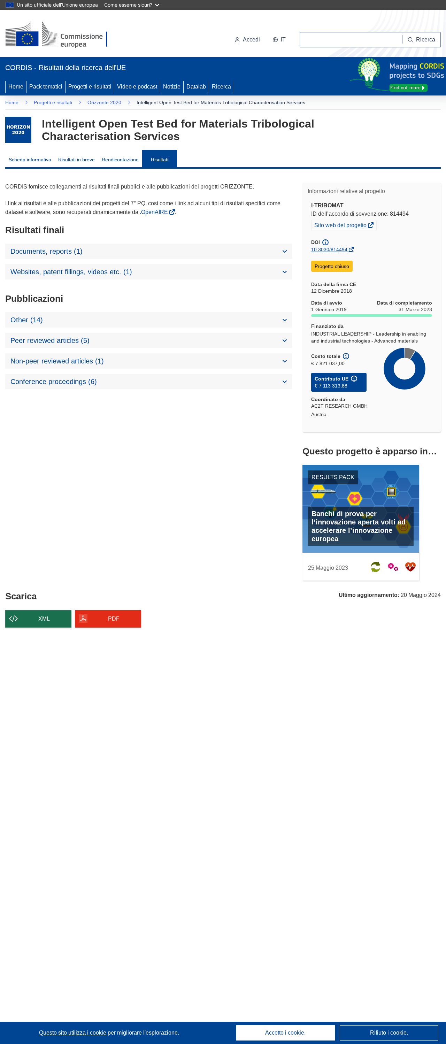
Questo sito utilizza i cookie (73, 1033)
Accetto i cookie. (285, 1033)
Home (15, 87)
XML (44, 619)
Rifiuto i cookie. (389, 1033)
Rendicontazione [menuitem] (120, 159)
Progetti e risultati (89, 87)
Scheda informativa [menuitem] (30, 159)
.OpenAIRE (154, 212)
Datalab (196, 87)
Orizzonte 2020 (104, 102)
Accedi (251, 40)
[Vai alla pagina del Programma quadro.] (18, 130)
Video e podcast (137, 87)
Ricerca (221, 87)
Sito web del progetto (341, 226)
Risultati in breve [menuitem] (76, 159)
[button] (279, 39)
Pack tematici (45, 87)
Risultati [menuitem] (159, 159)
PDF (114, 619)
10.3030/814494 (329, 249)
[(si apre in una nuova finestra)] (60, 35)
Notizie (171, 87)
